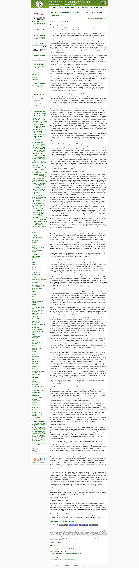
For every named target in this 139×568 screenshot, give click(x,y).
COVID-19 (36, 128)
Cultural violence (39, 131)
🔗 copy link (92, 524)
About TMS (85, 7)
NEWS (33, 276)
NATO (45, 182)
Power (40, 195)
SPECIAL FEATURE (36, 353)
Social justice (42, 203)
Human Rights (37, 155)
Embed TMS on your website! (39, 462)
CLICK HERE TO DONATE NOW (39, 14)
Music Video (35, 181)
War (34, 219)
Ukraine (35, 212)
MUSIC (33, 379)
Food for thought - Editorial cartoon (39, 145)
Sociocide (34, 205)
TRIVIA (33, 376)
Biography (34, 119)
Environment (37, 139)
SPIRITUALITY (35, 399)
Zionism (44, 226)
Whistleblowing (37, 224)
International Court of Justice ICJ (40, 160)
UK (43, 210)
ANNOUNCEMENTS (36, 240)
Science (35, 202)
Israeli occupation (39, 170)
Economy (37, 138)
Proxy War (35, 197)
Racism (34, 198)
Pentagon (37, 194)
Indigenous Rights (36, 158)
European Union (37, 142)
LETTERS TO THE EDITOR (38, 386)
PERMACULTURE (36, 370)
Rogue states (36, 200)
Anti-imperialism (42, 115)
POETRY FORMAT (36, 400)
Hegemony (36, 153)
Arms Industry (42, 117)
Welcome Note (35, 79)
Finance (39, 144)
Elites (41, 138)
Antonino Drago (35, 431)
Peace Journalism (69, 7)
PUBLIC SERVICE (36, 374)
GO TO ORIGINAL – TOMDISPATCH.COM (62, 521)
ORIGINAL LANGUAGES (37, 406)
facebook (83, 524)
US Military (41, 216)
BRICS (40, 119)
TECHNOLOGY (35, 266)
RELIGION (34, 354)
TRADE (33, 364)
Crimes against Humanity (38, 128)
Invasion (41, 165)
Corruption (43, 126)
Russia (43, 200)
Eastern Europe (42, 134)
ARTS (33, 358)
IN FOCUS (34, 267)
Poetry (42, 194)
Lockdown (41, 175)
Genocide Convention (39, 148)
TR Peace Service (36, 102)
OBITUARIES (34, 402)
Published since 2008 (79, 565)
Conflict (42, 124)
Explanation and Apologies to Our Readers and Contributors (39, 424)
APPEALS (34, 305)
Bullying (44, 119)
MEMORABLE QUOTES (37, 272)
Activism (35, 113)
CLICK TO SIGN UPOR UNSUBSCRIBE (39, 38)
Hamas (39, 152)
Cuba (45, 129)
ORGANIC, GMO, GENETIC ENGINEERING (38, 343)
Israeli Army (37, 169)
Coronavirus (36, 126)
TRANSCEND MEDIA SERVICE (70, 2)
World (39, 226)
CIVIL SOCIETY (35, 381)
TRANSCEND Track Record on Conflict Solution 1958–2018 (38, 89)
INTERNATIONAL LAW (37, 313)
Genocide (41, 147)
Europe (42, 141)
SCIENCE (34, 351)
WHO (43, 224)
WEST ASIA (34, 320)
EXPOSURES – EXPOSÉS (37, 331)
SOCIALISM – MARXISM (37, 329)
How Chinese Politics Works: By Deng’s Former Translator (39, 67)
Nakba (40, 181)
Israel (35, 167)
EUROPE (34, 296)
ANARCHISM (35, 368)
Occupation (36, 186)
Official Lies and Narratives (40, 186)
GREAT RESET (35, 361)
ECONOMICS (35, 363)
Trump (40, 210)
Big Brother (43, 118)
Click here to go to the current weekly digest (62, 549)
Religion (38, 198)
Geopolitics (37, 150)
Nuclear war (43, 183)
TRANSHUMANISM (36, 356)
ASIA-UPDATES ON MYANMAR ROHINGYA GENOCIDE (39, 286)
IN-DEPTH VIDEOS (36, 407)
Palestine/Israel (39, 190)
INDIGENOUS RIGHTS (37, 339)
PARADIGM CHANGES (37, 340)
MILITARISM (34, 261)
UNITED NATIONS (36, 318)
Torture (36, 210)
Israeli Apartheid (41, 167)
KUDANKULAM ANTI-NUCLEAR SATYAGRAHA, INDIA (39, 372)
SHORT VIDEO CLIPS (36, 409)
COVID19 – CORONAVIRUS (38, 390)
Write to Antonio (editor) (97, 7)
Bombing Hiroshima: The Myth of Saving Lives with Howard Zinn (38, 436)
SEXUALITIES (35, 384)
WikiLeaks (34, 226)
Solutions (40, 205)
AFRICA (33, 269)
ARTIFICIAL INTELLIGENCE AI (38, 324)
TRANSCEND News (36, 235)
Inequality (44, 158)
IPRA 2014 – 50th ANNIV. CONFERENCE (37, 415)
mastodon (74, 524)
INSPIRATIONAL (35, 395)
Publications (34, 77)
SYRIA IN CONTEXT (36, 316)
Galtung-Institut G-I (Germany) (38, 107)
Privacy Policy (35, 451)
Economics (41, 136)
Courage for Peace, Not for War (38, 440)
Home (54, 7)
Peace (42, 192)
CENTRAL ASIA (35, 294)
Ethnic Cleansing (40, 140)
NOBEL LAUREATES (36, 245)
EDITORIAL (34, 232)
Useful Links (34, 446)
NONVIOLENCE (35, 253)
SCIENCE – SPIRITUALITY (38, 392)
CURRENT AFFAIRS (36, 382)
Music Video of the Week (37, 417)
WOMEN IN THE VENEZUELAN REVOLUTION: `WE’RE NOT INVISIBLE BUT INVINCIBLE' (75, 557)
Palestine (41, 189)
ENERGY (34, 284)
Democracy (37, 133)
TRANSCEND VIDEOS (37, 237)
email (62, 524)
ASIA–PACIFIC (35, 282)
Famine (44, 142)
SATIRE (33, 347)
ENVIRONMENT (35, 327)
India (43, 157)
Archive (60, 7)
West (45, 221)
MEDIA (33, 298)
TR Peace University (36, 100)
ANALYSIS (34, 262)
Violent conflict (42, 218)
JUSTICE (34, 277)
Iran (45, 165)
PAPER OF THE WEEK (37, 239)
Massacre (35, 177)
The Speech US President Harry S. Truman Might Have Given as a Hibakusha (39, 428)
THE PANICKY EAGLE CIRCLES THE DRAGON (66, 554)
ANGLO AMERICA (36, 274)
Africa (40, 113)
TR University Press (36, 105)
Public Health (42, 197)
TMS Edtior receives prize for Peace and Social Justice (38, 86)
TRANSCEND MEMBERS (37, 254)
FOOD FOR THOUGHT (37, 397)
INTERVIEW (34, 359)
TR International (35, 96)
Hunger (44, 155)
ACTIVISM (34, 271)
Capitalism (35, 121)
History (43, 153)
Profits (44, 195)
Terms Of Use (35, 448)
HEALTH (33, 334)
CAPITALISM (34, 326)
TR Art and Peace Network (37, 98)
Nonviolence (36, 183)
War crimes (39, 219)
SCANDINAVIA (35, 314)
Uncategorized (35, 411)
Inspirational (36, 160)
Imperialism (38, 157)
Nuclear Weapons (39, 184)
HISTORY (34, 332)
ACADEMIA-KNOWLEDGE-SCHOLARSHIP (38, 322)
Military (39, 178)
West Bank (39, 223)
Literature (36, 175)
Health (44, 151)
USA (41, 214)
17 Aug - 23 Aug (39, 29)
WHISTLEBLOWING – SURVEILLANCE (36, 337)
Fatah (34, 144)
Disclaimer (34, 450)
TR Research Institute (36, 103)
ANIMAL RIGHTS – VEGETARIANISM (36, 388)
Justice (41, 172)
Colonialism (36, 124)
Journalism (35, 172)
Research (44, 198)
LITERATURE (35, 377)
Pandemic (37, 192)
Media (40, 177)
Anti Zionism (35, 117)
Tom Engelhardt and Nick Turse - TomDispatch (60, 21)
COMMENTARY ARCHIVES (38, 412)
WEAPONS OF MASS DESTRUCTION (36, 257)
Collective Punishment (41, 122)
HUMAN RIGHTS (35, 264)
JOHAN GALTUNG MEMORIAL (38, 234)
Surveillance (42, 208)
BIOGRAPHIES (35, 242)
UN (39, 212)
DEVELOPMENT (35, 366)
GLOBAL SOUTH (35, 299)
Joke (43, 171)
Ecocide (36, 136)
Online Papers (35, 76)
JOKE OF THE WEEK (36, 404)
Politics (34, 195)
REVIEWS (34, 345)
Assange (34, 118)
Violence (35, 218)
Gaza (35, 147)
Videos (78, 7)
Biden (38, 118)
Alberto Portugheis (36, 435)
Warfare (40, 221)
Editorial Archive (35, 74)
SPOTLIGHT (34, 304)
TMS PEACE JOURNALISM (38, 244)
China (40, 121)
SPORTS (34, 394)
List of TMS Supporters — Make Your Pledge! (39, 22)
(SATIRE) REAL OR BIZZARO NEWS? (63, 560)
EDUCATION (34, 293)
